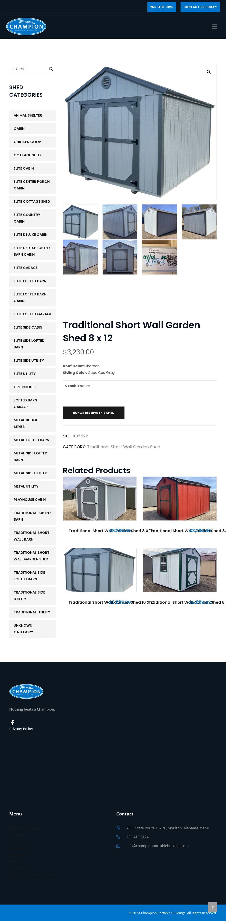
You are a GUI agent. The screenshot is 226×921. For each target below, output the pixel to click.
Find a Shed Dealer (24, 828)
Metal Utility (26, 486)
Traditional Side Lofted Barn (29, 576)
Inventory (17, 861)
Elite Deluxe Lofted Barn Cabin (32, 251)
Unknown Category (23, 629)
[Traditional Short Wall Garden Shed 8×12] (180, 499)
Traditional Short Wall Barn (31, 536)
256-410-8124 (161, 7)
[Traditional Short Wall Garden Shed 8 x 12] (100, 499)
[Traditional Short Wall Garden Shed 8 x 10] (180, 570)
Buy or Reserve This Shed (93, 412)
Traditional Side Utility (29, 595)
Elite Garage (26, 267)
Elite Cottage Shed (32, 201)
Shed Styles (18, 848)
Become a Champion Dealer (32, 874)
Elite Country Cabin (27, 218)
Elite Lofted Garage (33, 314)
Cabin (19, 128)
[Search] (51, 69)
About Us (17, 834)
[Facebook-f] (12, 722)
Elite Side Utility (29, 360)
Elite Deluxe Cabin (30, 234)
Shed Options (20, 841)
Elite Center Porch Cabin (32, 185)
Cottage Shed (27, 155)
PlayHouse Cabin (30, 499)
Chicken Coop (27, 141)
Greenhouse (25, 387)
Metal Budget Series (27, 423)
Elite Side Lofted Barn (29, 344)
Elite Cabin (24, 168)
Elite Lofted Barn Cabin (30, 297)
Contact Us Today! (200, 7)
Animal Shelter (28, 115)
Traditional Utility (32, 612)
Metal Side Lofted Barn (30, 456)
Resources (18, 854)
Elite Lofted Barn (30, 281)
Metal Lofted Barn (31, 440)
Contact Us (18, 868)
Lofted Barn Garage (25, 403)
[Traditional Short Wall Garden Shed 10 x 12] (100, 570)
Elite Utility (25, 373)
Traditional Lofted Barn (32, 516)
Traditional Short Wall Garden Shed (123, 447)
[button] (208, 72)
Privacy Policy (21, 728)
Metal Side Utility (30, 473)
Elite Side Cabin (28, 327)
